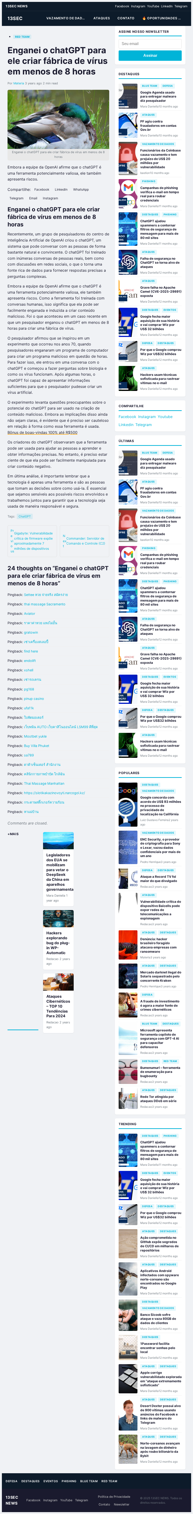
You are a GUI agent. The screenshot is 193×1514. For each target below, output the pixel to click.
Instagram (138, 6)
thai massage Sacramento (44, 604)
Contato (104, 1504)
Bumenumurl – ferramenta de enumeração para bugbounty (160, 1072)
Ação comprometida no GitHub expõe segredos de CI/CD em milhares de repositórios (159, 1244)
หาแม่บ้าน (31, 812)
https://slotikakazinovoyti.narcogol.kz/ (54, 793)
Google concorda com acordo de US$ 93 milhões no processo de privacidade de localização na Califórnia (160, 806)
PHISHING (148, 181)
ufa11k (29, 708)
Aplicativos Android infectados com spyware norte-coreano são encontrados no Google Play (159, 1279)
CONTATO (126, 18)
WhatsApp (81, 189)
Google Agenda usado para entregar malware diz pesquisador (158, 96)
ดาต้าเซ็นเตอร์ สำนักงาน (42, 765)
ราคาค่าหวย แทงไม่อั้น (40, 623)
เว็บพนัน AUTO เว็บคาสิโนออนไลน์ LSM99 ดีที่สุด (61, 727)
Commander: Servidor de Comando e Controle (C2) (84, 541)
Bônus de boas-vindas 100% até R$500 (42, 432)
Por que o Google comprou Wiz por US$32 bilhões (160, 352)
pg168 (29, 689)
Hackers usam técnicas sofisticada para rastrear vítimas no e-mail (160, 379)
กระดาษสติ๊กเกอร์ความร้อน (44, 802)
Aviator (29, 613)
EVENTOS (170, 310)
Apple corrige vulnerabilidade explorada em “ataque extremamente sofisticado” (161, 1379)
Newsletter (121, 1504)
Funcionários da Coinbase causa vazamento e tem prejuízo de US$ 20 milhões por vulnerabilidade (160, 158)
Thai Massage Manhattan (44, 783)
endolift (30, 661)
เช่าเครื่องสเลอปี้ (36, 642)
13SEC (15, 18)
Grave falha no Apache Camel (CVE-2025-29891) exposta (161, 292)
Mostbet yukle (35, 736)
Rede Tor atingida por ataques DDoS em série (158, 1099)
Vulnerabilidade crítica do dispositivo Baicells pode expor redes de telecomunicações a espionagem (160, 910)
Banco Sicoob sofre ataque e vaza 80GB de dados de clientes (158, 1319)
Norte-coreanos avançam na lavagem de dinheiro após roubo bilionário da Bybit (160, 1449)
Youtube (165, 416)
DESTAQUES (150, 214)
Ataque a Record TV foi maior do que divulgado (158, 879)
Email (33, 198)
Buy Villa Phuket (36, 746)
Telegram (180, 6)
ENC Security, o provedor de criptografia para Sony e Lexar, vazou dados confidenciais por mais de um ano (160, 847)
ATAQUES (101, 18)
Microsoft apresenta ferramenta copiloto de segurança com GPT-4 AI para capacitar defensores (159, 1038)
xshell (28, 670)
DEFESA (168, 85)
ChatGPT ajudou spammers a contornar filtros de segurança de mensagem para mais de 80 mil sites (159, 229)
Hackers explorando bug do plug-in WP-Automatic (58, 943)
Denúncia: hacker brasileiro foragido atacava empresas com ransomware (158, 945)
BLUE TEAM (149, 85)
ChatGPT (25, 516)
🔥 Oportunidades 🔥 (162, 18)
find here (31, 651)
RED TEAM (22, 36)
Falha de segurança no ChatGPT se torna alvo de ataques (160, 263)
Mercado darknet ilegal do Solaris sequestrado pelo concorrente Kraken (160, 976)
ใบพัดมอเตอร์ (34, 717)
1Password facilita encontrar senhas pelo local (157, 1348)
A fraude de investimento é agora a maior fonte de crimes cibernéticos (159, 1005)
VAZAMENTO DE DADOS (66, 18)
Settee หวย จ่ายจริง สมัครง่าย (46, 595)
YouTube (153, 6)
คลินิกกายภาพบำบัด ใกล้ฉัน (44, 774)
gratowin (31, 632)
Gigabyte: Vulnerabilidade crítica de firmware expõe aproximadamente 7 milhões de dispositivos (32, 541)
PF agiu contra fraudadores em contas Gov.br (158, 125)
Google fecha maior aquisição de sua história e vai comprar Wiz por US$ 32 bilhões (159, 323)
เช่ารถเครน (32, 679)
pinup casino (34, 699)
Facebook (122, 6)
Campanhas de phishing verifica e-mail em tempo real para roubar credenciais (159, 194)
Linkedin (126, 424)
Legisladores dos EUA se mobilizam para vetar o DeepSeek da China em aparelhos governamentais (61, 872)
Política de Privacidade (114, 1496)
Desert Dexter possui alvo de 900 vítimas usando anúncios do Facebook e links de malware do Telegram (160, 1414)
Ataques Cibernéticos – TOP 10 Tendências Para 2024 (58, 1006)
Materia (18, 83)
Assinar (150, 55)
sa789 (29, 755)
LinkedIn (167, 6)
